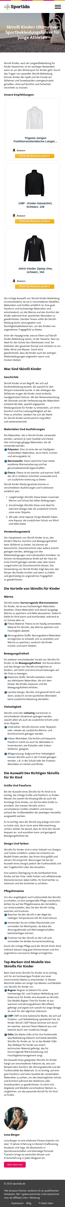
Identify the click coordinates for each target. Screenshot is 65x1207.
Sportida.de (19, 1183)
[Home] (17, 7)
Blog (28, 1203)
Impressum (17, 1203)
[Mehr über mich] (16, 1118)
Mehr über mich (14, 1164)
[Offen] (58, 7)
